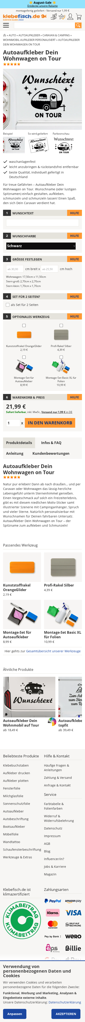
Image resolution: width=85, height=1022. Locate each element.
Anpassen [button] (14, 1014)
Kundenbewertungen (51, 453)
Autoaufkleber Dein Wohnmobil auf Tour (21, 723)
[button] (14, 145)
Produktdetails (19, 442)
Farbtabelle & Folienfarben (54, 806)
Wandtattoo (11, 842)
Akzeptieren (66, 1014)
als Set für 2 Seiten (24, 305)
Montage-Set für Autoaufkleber (17, 634)
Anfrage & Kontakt (57, 785)
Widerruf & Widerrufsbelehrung (59, 818)
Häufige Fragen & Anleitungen (56, 767)
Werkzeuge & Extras (17, 857)
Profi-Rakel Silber (59, 585)
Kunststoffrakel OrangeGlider (17, 587)
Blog (47, 851)
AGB (47, 844)
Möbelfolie (11, 834)
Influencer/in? (54, 859)
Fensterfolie (11, 788)
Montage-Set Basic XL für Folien (62, 634)
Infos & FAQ (51, 442)
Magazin (50, 874)
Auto (12, 35)
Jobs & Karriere (55, 866)
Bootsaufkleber (14, 826)
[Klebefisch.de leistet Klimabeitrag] (22, 920)
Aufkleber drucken (16, 773)
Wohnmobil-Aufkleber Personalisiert (29, 40)
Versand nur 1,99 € (56, 412)
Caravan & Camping (56, 35)
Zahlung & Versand (58, 778)
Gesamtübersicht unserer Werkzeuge (53, 651)
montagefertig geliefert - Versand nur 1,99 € (42, 10)
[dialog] (42, 991)
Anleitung (14, 453)
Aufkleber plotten (16, 781)
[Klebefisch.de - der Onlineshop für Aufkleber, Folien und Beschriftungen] (4, 35)
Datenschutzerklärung (65, 1002)
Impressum (52, 836)
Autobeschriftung (16, 819)
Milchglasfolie (13, 796)
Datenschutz (53, 828)
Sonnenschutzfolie (16, 804)
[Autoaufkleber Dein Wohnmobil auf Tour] (29, 697)
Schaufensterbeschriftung (22, 849)
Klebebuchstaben (16, 765)
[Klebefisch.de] (24, 17)
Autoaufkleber (29, 35)
